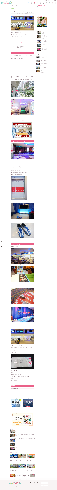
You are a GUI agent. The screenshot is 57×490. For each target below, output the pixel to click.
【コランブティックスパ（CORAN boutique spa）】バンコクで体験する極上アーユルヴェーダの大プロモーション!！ (44, 36)
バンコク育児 (12, 8)
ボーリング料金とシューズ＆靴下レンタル (19, 46)
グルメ (34, 482)
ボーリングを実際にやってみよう (18, 47)
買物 (37, 482)
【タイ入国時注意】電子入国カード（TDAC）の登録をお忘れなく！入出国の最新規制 (44, 45)
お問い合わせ (44, 485)
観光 (30, 482)
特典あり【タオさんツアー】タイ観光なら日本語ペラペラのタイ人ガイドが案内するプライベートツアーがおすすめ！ (44, 41)
